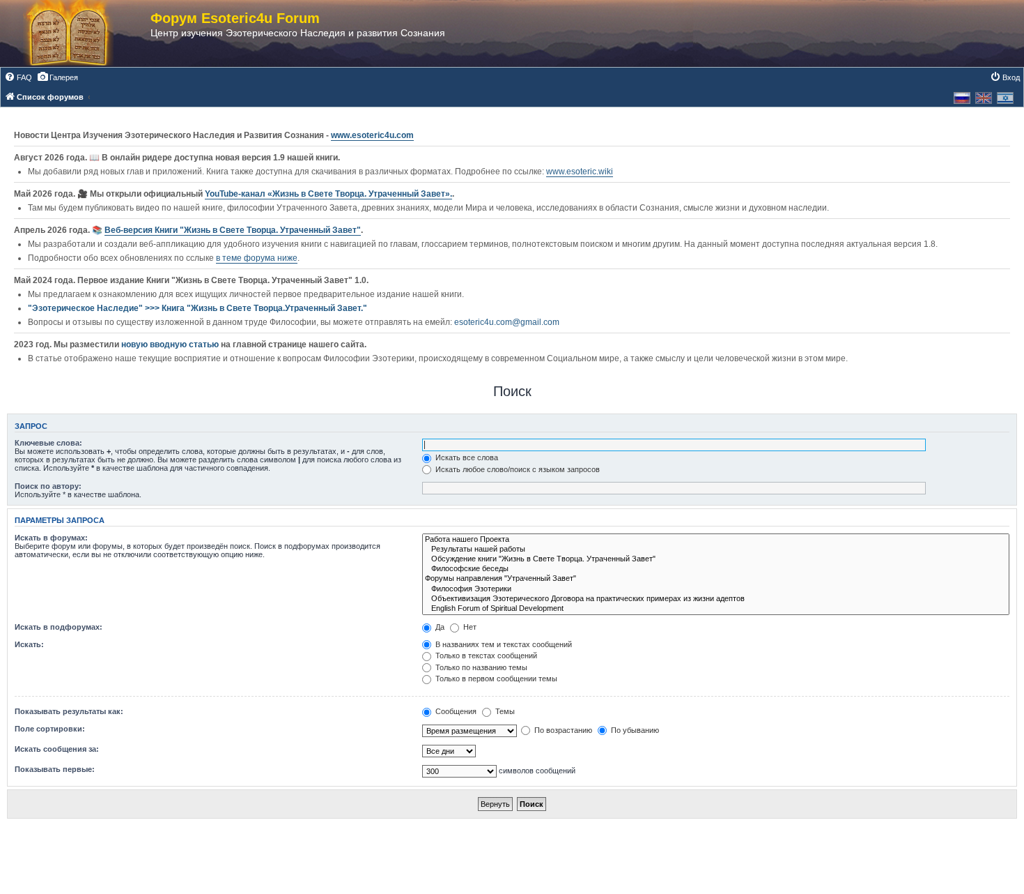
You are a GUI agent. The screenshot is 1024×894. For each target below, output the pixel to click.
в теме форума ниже (256, 258)
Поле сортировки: (50, 729)
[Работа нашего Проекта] (716, 540)
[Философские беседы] (716, 569)
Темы (504, 711)
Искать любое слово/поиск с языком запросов (516, 469)
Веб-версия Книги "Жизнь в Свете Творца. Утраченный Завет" (232, 230)
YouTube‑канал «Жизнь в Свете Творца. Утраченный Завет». (328, 194)
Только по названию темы (480, 667)
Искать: (29, 644)
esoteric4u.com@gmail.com (506, 322)
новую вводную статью (171, 344)
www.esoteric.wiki (579, 171)
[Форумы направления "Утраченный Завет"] (716, 579)
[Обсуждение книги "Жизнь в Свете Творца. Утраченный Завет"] (716, 559)
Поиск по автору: (48, 486)
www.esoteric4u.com (372, 135)
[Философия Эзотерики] (716, 589)
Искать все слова (465, 457)
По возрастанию (562, 730)
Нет (468, 627)
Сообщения (454, 711)
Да (438, 627)
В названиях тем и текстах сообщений (502, 644)
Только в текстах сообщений (485, 655)
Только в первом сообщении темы (495, 678)
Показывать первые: (55, 769)
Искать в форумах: (51, 537)
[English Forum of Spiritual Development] (716, 609)
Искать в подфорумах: (58, 627)
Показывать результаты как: (69, 711)
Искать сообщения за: (57, 749)
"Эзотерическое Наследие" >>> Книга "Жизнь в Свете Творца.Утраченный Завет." (197, 308)
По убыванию (634, 730)
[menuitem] (18, 77)
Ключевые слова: (48, 443)
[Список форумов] (82, 33)
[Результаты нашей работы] (716, 549)
